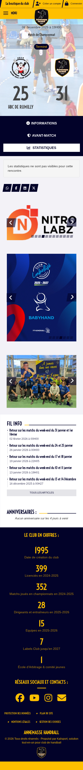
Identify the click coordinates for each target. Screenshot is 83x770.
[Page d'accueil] (42, 17)
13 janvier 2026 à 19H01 (24, 472)
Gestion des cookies (50, 721)
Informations (44, 123)
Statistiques (44, 148)
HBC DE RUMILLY (20, 107)
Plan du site (46, 713)
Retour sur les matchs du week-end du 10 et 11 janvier (41, 468)
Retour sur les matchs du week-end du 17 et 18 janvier (41, 457)
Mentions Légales (20, 721)
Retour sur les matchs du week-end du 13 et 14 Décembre (43, 479)
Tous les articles (42, 492)
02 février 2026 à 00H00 (24, 438)
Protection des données (17, 713)
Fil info (14, 424)
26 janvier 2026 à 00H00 (24, 450)
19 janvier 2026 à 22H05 (24, 461)
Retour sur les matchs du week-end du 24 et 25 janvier (41, 446)
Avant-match (44, 135)
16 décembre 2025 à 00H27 (26, 483)
